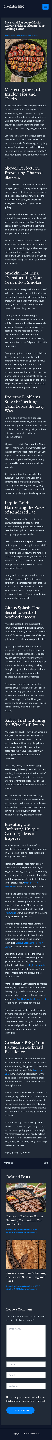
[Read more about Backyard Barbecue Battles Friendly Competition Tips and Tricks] (25, 1197)
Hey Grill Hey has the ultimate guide (30, 998)
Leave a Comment (29, 1232)
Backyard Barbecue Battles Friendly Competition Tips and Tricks (24, 1220)
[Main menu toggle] (45, 7)
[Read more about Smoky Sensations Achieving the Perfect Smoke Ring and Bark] (25, 1254)
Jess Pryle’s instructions (36, 965)
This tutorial (10, 912)
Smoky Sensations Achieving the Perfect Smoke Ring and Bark (25, 1277)
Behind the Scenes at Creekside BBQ (22, 1229)
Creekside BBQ (14, 6)
